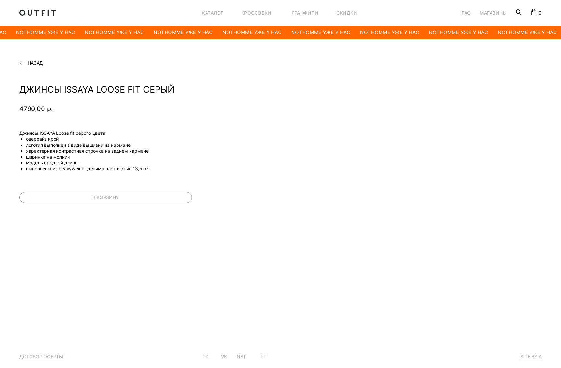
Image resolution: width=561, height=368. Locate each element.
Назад (35, 63)
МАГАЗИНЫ (493, 13)
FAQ (466, 13)
